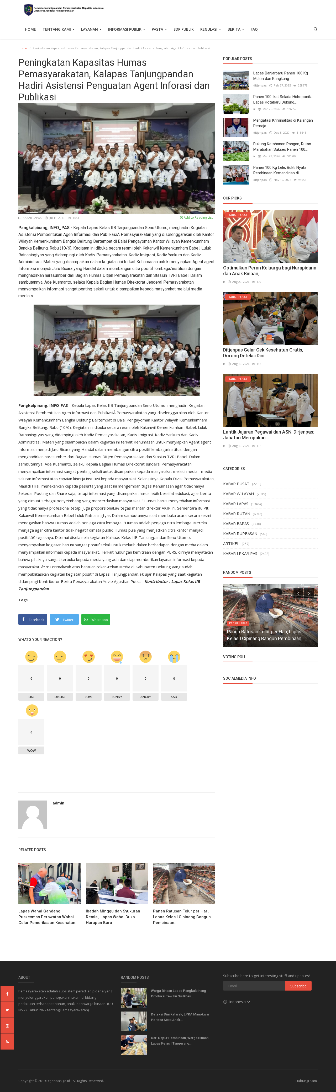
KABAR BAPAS (236, 523)
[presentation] (298, 593)
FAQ (254, 29)
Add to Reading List (198, 217)
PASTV (158, 29)
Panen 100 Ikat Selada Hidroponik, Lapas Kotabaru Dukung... (282, 99)
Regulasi (209, 29)
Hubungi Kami (307, 1080)
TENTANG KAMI (57, 29)
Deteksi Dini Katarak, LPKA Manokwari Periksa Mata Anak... (180, 1017)
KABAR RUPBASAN (240, 533)
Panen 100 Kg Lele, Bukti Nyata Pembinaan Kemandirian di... (279, 170)
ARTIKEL (231, 543)
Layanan (90, 29)
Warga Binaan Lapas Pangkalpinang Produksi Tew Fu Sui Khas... (178, 993)
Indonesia (238, 1001)
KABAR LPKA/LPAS (240, 553)
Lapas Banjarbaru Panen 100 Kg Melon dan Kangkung (280, 76)
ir (254, 109)
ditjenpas (260, 85)
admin (58, 803)
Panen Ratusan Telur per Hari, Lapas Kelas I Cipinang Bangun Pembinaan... (182, 917)
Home (30, 29)
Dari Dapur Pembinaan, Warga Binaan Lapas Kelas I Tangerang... (179, 1040)
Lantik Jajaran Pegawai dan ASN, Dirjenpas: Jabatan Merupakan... (268, 434)
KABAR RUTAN (236, 513)
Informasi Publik (125, 29)
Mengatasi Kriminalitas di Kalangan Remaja (283, 123)
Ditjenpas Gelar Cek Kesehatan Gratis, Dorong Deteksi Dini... (263, 352)
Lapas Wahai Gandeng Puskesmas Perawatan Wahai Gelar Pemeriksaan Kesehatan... (48, 917)
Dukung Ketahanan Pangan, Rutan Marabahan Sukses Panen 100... (282, 147)
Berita (235, 29)
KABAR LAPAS (31, 218)
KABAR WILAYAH (238, 493)
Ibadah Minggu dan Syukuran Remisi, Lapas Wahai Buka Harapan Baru (113, 917)
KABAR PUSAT (236, 483)
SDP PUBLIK (184, 29)
